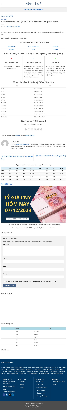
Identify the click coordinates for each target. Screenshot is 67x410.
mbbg (32, 408)
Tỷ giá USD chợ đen (19, 371)
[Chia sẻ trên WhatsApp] (26, 129)
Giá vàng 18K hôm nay (50, 367)
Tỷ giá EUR (37, 369)
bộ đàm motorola (28, 403)
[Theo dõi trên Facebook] (4, 394)
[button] (2, 4)
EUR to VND (39, 384)
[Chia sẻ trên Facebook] (29, 129)
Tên (4, 258)
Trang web (6, 274)
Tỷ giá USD (28, 369)
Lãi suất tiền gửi (59, 369)
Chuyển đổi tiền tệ (41, 387)
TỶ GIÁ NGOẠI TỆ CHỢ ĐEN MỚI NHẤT (33, 9)
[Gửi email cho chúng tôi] (9, 394)
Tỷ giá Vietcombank (12, 373)
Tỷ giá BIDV (23, 373)
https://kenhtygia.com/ (22, 144)
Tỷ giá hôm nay (40, 390)
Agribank (11, 49)
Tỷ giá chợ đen (7, 371)
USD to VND (9, 16)
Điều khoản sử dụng (59, 381)
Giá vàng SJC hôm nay (21, 367)
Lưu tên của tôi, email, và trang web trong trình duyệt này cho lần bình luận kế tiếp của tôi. (31, 281)
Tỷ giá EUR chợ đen (32, 371)
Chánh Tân (17, 26)
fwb (36, 408)
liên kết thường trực (29, 135)
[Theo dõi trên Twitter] (7, 394)
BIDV (33, 49)
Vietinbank (55, 46)
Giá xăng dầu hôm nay (57, 373)
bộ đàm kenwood (38, 403)
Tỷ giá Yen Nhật (44, 371)
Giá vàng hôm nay (8, 367)
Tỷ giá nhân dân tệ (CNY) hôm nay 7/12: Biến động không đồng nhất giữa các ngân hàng (33, 224)
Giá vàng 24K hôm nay (35, 367)
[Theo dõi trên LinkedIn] (12, 394)
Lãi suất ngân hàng (47, 369)
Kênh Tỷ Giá (33, 3)
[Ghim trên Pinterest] (38, 129)
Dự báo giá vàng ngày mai (16, 369)
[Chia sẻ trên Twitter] (32, 129)
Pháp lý (55, 384)
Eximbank (55, 49)
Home (3, 16)
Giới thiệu (22, 381)
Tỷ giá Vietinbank (44, 373)
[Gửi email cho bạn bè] (35, 129)
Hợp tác (22, 384)
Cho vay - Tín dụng (41, 396)
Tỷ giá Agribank (32, 373)
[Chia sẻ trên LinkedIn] (41, 129)
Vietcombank (11, 46)
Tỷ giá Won (53, 371)
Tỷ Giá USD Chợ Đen (33, 46)
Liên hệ (22, 387)
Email (5, 266)
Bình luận (6, 244)
